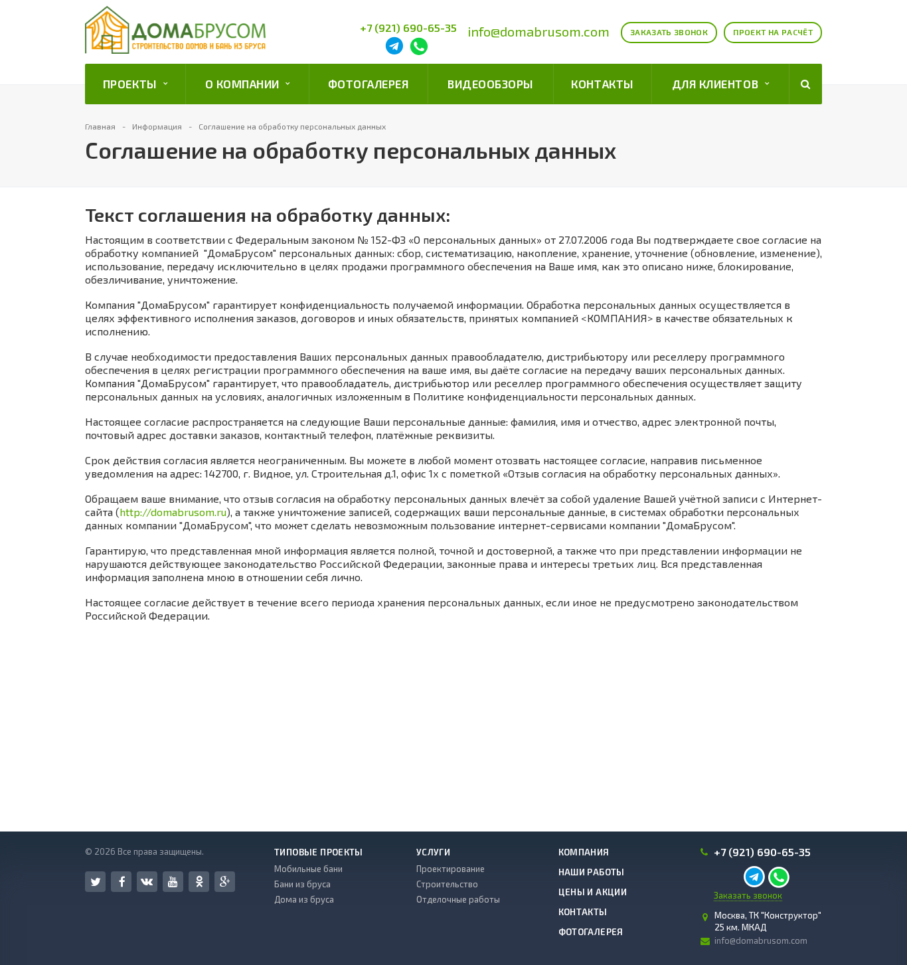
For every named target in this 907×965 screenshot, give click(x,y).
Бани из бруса (302, 884)
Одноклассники (199, 881)
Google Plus (224, 881)
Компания (584, 852)
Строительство (447, 884)
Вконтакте (147, 881)
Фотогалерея (368, 83)
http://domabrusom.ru (173, 511)
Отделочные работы (458, 899)
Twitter (95, 881)
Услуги (433, 852)
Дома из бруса (304, 899)
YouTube (173, 881)
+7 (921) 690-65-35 (408, 27)
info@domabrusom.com (538, 31)
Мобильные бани (308, 868)
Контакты (602, 83)
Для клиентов (718, 83)
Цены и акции (592, 892)
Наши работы (591, 872)
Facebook (121, 881)
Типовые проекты (318, 852)
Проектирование (450, 868)
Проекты (133, 83)
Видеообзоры (490, 83)
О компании (245, 83)
